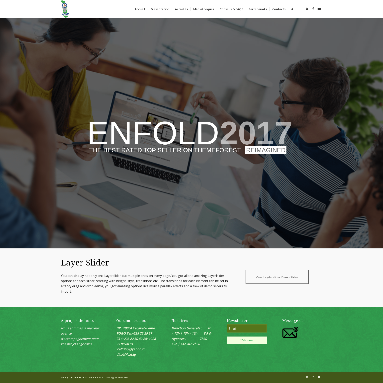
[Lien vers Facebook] (313, 9)
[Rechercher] (292, 9)
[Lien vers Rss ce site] (307, 9)
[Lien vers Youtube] (319, 9)
